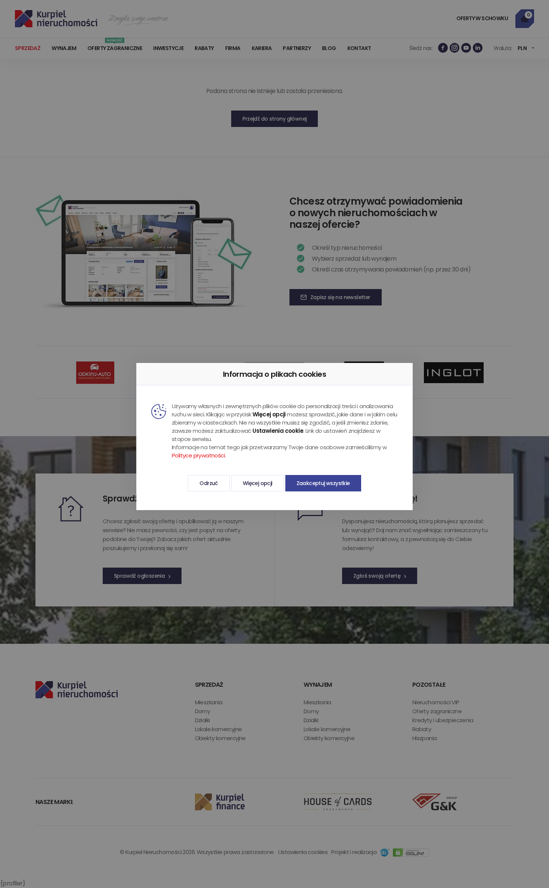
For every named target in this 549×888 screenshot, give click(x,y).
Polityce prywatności (198, 455)
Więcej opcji (257, 483)
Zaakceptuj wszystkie (323, 483)
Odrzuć (208, 483)
